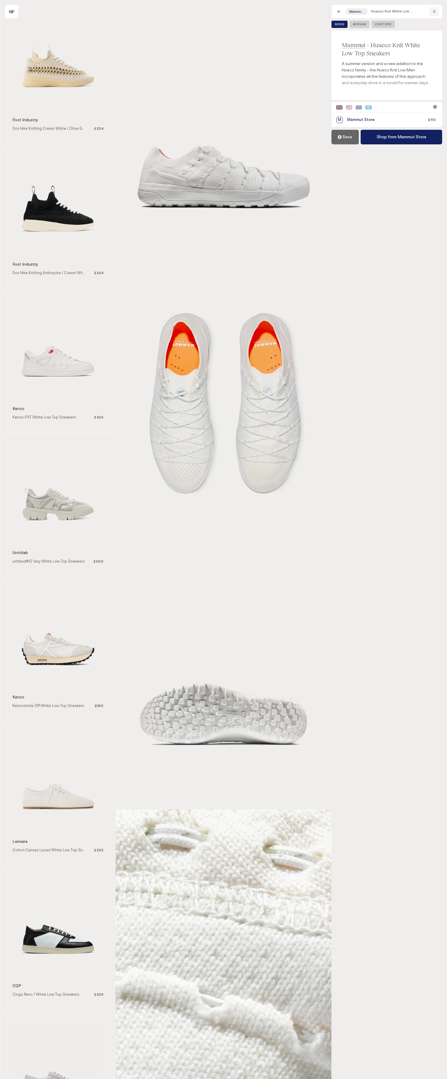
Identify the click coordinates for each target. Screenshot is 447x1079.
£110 (432, 120)
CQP (16, 986)
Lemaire (20, 841)
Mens (339, 24)
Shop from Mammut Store (401, 137)
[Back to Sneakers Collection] (339, 11)
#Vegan (359, 24)
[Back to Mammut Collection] (434, 11)
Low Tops (383, 24)
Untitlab (20, 553)
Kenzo (18, 409)
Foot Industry (25, 120)
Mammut (354, 44)
